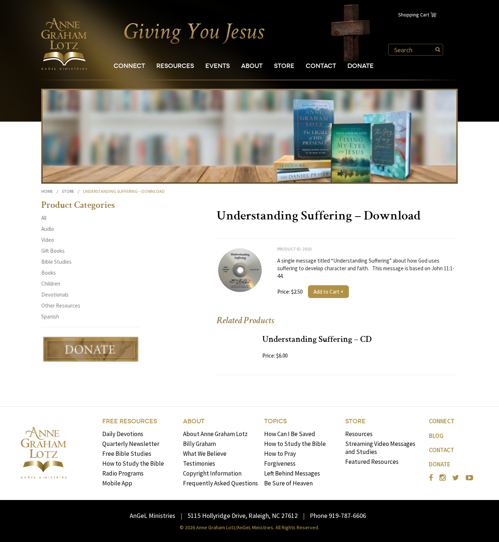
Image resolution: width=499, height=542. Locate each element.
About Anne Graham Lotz (215, 434)
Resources (175, 66)
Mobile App (117, 483)
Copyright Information (212, 473)
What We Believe (204, 454)
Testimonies (199, 463)
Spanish (50, 316)
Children (50, 283)
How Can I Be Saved (289, 434)
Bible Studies (56, 261)
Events (217, 66)
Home (47, 191)
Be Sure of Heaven (288, 483)
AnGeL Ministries (152, 515)
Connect (129, 66)
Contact (321, 66)
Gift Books (53, 250)
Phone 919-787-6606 (338, 515)
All (43, 217)
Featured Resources (372, 462)
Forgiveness (280, 463)
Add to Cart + (328, 291)
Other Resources (60, 305)
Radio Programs (123, 473)
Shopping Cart (413, 14)
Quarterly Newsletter (130, 444)
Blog (436, 436)
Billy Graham (199, 444)
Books (48, 272)
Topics (275, 421)
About (252, 66)
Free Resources (129, 421)
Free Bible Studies (126, 454)
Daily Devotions (122, 434)
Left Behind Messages (292, 473)
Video (47, 239)
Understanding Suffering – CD (317, 340)
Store (284, 66)
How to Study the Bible (133, 463)
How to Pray (280, 454)
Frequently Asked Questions (220, 483)
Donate (360, 66)
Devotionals (55, 294)
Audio (47, 228)
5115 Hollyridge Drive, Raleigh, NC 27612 (242, 515)
